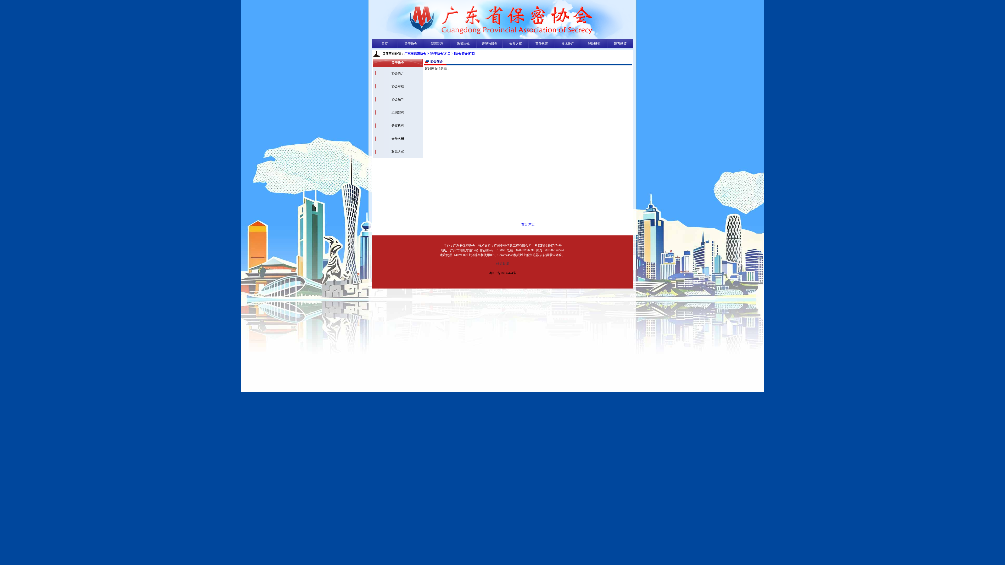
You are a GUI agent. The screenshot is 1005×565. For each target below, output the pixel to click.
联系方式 (398, 152)
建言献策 (620, 44)
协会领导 (398, 99)
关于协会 (411, 44)
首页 (385, 44)
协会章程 (398, 86)
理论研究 (594, 44)
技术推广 (568, 44)
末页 (531, 224)
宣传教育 (541, 44)
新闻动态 (437, 44)
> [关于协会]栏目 (439, 53)
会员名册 (398, 138)
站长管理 (502, 263)
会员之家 (515, 44)
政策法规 (463, 44)
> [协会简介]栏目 (463, 53)
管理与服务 (489, 44)
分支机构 (398, 125)
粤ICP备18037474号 (502, 273)
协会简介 (398, 73)
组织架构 (398, 112)
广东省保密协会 (415, 53)
